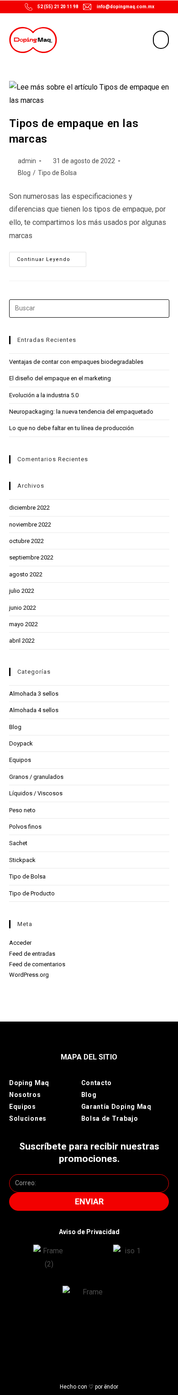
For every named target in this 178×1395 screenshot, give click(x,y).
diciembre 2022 (29, 507)
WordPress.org (29, 974)
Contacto (96, 1082)
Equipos (20, 759)
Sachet (18, 843)
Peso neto (22, 810)
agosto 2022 (25, 574)
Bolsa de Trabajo (109, 1118)
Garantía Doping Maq (116, 1106)
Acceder (20, 942)
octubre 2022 (26, 541)
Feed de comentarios (37, 964)
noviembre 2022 (30, 524)
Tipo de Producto (32, 893)
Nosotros (25, 1094)
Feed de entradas (32, 953)
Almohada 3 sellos (33, 693)
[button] (161, 40)
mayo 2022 (23, 624)
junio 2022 (22, 607)
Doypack (21, 743)
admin (27, 161)
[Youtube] (101, 1339)
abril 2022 (22, 640)
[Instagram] (52, 1339)
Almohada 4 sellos (33, 710)
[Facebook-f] (76, 1339)
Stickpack (22, 860)
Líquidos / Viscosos (36, 793)
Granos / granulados (36, 776)
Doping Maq (29, 1082)
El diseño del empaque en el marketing (60, 378)
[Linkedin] (126, 1339)
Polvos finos (25, 826)
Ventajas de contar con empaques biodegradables (76, 361)
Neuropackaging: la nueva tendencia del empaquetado (81, 411)
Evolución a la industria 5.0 (44, 395)
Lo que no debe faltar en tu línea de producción (71, 428)
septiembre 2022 (31, 557)
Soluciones (28, 1118)
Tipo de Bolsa (57, 172)
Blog (24, 172)
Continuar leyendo (51, 257)
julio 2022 (21, 590)
